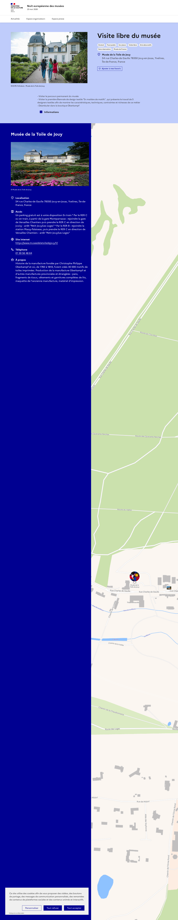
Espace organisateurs (35, 18)
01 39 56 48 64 (24, 253)
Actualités (15, 18)
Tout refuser (53, 908)
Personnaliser (31, 908)
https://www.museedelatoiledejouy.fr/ (37, 243)
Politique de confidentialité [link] (16, 913)
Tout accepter (74, 908)
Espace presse (58, 18)
